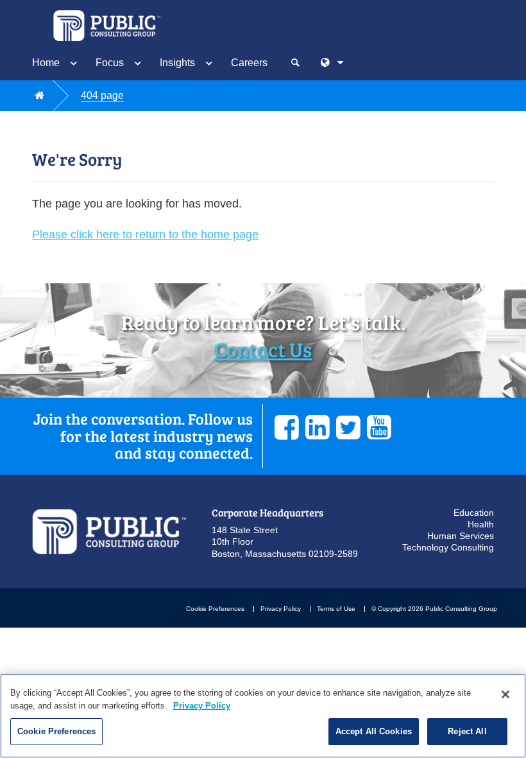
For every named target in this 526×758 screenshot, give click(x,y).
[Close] (505, 694)
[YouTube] (379, 427)
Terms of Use (336, 608)
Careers (249, 62)
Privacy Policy (280, 608)
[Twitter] (348, 427)
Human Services (460, 536)
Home (46, 62)
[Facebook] (287, 427)
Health (481, 524)
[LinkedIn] (317, 427)
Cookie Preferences (215, 608)
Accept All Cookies (373, 731)
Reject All (467, 731)
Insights (177, 62)
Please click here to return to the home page (145, 234)
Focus (110, 62)
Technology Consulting (448, 547)
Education (474, 512)
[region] (263, 716)
